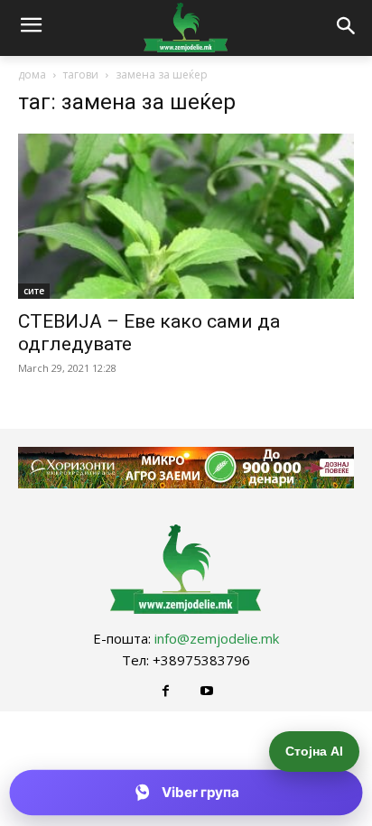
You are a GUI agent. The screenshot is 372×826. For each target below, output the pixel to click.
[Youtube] (206, 691)
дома (32, 74)
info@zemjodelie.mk (216, 638)
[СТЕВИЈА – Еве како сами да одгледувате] (186, 217)
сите (33, 290)
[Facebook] (165, 691)
